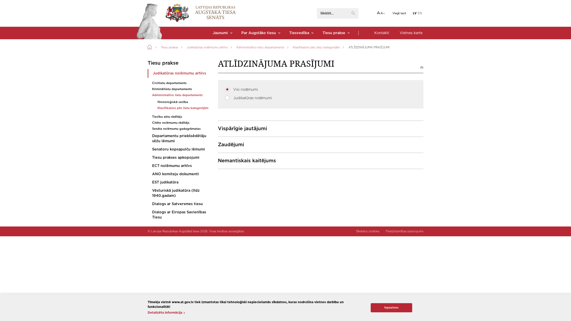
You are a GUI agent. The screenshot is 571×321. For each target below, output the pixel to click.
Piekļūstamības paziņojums (404, 231)
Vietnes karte (411, 33)
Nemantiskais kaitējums (247, 160)
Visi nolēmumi (245, 89)
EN (420, 13)
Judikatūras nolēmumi (252, 98)
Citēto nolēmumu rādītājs (171, 122)
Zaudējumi (231, 144)
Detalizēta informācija (165, 312)
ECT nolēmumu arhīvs (172, 166)
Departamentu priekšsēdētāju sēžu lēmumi (179, 138)
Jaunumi (220, 33)
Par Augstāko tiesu (258, 33)
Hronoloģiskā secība (172, 102)
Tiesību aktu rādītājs (167, 116)
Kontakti (381, 33)
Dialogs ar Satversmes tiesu (177, 204)
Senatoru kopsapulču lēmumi (178, 149)
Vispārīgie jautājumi (242, 128)
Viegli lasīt (399, 13)
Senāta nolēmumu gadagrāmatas (176, 129)
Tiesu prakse (334, 33)
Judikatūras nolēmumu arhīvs (207, 47)
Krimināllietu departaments (172, 89)
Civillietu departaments (169, 83)
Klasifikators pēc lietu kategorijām (316, 47)
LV (415, 13)
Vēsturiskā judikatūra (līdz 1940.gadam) (176, 193)
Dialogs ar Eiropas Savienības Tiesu (179, 214)
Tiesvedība (299, 33)
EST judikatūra (165, 182)
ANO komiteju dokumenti (175, 174)
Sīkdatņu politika (367, 231)
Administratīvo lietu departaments (260, 47)
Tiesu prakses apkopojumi (175, 157)
